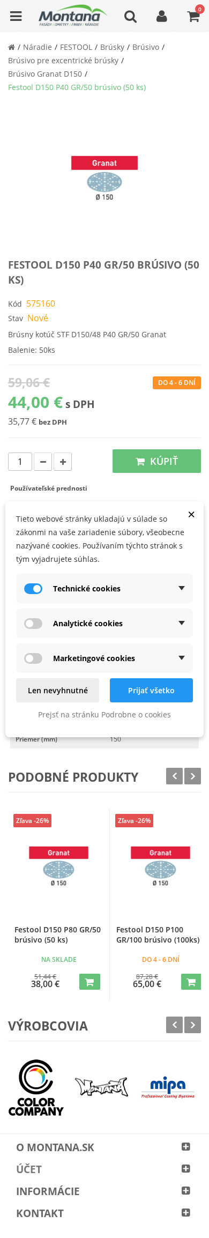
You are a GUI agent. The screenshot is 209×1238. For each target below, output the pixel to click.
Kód (15, 304)
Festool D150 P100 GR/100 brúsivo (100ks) (157, 934)
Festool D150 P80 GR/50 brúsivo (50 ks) (57, 934)
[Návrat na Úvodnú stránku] (11, 47)
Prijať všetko (151, 690)
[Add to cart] (89, 982)
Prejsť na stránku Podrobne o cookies (104, 714)
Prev (174, 776)
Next (192, 776)
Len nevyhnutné (58, 690)
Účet (29, 1169)
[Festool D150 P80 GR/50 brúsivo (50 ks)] (58, 870)
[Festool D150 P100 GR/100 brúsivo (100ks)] (160, 870)
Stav (15, 318)
